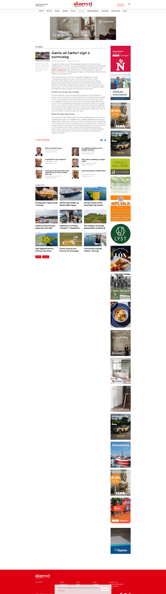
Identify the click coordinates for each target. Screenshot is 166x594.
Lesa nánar (61, 591)
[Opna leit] (129, 4)
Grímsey (45, 257)
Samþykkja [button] (105, 589)
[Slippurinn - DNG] (121, 541)
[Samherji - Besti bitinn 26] (121, 315)
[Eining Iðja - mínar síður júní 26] (121, 208)
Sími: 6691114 (39, 582)
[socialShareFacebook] (101, 140)
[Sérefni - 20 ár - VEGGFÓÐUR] (83, 28)
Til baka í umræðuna (42, 140)
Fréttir (38, 257)
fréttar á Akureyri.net (59, 70)
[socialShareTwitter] (105, 140)
